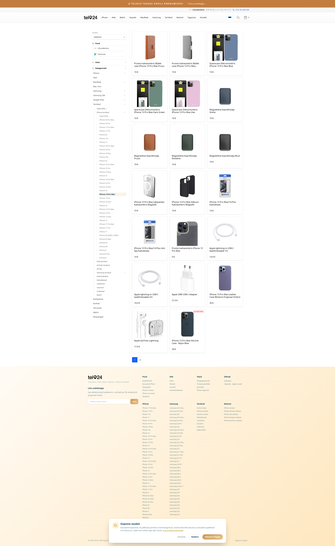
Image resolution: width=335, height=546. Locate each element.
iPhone (105, 17)
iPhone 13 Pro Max (107, 194)
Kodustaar (227, 381)
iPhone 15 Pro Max (106, 164)
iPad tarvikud (102, 261)
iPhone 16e (103, 157)
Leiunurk (100, 287)
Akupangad (98, 317)
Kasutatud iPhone (148, 384)
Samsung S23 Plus (176, 433)
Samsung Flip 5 (175, 471)
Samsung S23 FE (176, 436)
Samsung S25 (175, 414)
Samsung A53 (175, 499)
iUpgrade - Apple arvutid (233, 384)
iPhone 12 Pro (104, 213)
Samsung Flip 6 (175, 467)
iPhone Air (103, 134)
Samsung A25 (175, 508)
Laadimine (101, 284)
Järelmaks (200, 387)
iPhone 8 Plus (104, 254)
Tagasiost (192, 17)
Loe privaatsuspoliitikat (173, 530)
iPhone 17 (103, 142)
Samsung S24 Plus (176, 420)
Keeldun (195, 537)
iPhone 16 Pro (104, 149)
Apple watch (201, 430)
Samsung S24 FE (176, 424)
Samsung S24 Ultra (177, 417)
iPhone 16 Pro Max (106, 146)
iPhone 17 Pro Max (106, 127)
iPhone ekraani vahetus (232, 411)
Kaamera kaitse (202, 414)
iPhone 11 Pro (104, 228)
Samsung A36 (175, 502)
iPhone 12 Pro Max (106, 209)
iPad (114, 17)
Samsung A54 (175, 496)
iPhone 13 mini (105, 202)
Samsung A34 (175, 505)
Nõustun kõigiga (212, 537)
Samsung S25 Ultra (177, 408)
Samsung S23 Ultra (177, 430)
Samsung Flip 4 (175, 474)
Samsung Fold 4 (175, 483)
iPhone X (102, 250)
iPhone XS (103, 243)
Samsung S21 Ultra (177, 452)
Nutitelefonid (147, 381)
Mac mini (97, 86)
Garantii (172, 387)
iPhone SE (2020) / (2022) (108, 235)
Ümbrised (100, 291)
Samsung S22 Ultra (177, 442)
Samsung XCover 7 (176, 486)
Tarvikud (168, 17)
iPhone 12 (103, 220)
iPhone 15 (103, 175)
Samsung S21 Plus (176, 455)
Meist (172, 381)
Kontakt (203, 17)
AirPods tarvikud (103, 265)
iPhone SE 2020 (148, 499)
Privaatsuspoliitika (203, 384)
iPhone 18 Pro (104, 123)
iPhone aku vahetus (231, 414)
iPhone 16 (103, 161)
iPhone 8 (102, 258)
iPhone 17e (103, 138)
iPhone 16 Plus (105, 153)
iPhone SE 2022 (148, 496)
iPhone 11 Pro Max (106, 224)
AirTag (99, 269)
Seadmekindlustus (176, 390)
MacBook (144, 17)
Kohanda (181, 537)
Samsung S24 (175, 427)
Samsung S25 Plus (176, 411)
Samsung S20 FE (176, 464)
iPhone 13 (103, 205)
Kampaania (98, 299)
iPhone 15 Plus (105, 172)
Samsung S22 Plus (176, 445)
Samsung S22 (175, 449)
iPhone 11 (103, 231)
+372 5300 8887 (242, 11)
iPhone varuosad (148, 393)
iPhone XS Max (105, 239)
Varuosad (97, 308)
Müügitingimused (203, 381)
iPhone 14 (103, 190)
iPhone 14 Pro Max (106, 179)
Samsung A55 (175, 492)
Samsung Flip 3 (175, 477)
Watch (122, 17)
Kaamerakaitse (102, 276)
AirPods (96, 303)
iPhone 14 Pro (104, 183)
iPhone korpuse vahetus (232, 417)
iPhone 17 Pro (104, 131)
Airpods (132, 17)
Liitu (134, 401)
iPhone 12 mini (105, 216)
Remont (180, 17)
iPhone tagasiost (203, 390)
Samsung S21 (175, 461)
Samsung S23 (175, 439)
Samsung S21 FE (176, 458)
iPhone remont (229, 408)
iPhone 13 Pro (104, 198)
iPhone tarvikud (148, 390)
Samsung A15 (175, 514)
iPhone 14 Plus (105, 187)
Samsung (156, 17)
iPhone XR (103, 246)
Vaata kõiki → (102, 108)
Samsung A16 (175, 511)
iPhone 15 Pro (104, 168)
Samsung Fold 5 (175, 480)
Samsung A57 (175, 489)
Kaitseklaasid (102, 280)
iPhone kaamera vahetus (233, 420)
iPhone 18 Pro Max (106, 120)
